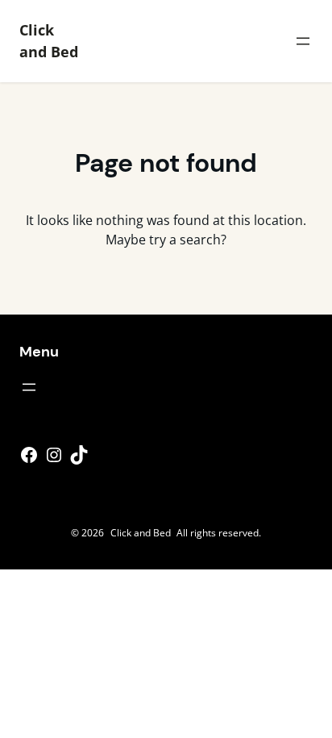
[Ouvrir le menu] (303, 41)
